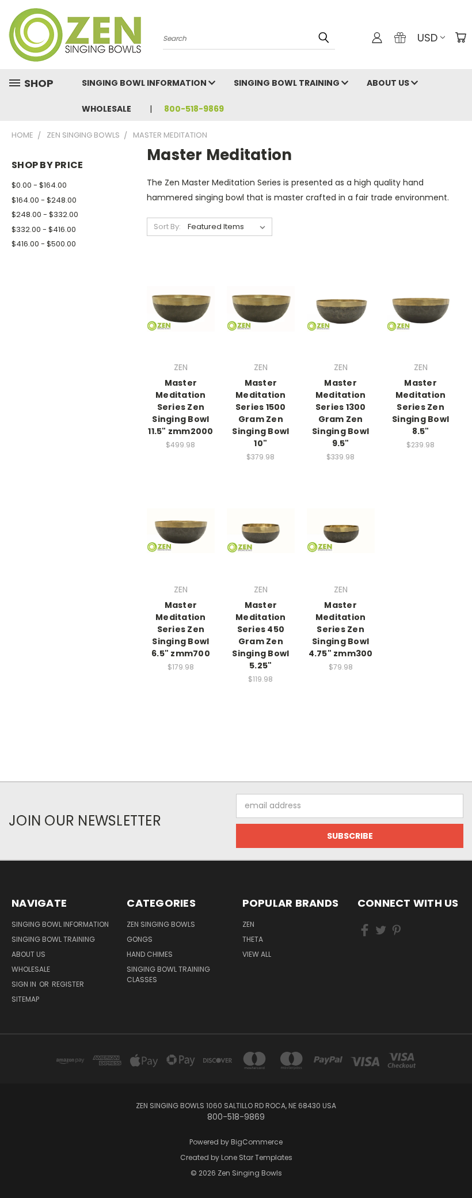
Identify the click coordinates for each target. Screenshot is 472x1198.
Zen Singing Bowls (161, 924)
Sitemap (25, 999)
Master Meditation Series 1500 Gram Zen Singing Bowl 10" (260, 413)
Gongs (140, 939)
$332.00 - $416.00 (44, 229)
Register (68, 984)
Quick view (180, 296)
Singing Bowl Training (287, 83)
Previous (454, 1162)
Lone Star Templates (256, 1157)
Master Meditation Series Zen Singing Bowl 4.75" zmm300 (341, 629)
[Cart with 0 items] (460, 37)
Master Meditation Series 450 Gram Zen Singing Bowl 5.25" (260, 635)
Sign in (25, 984)
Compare (177, 318)
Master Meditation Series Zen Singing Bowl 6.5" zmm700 (180, 629)
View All (256, 954)
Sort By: (167, 226)
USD (427, 38)
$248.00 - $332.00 (45, 214)
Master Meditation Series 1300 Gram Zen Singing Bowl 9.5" (340, 413)
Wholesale (106, 109)
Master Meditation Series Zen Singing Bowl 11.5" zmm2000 (180, 407)
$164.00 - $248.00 (44, 200)
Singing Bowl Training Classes (168, 974)
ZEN (248, 924)
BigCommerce (257, 1142)
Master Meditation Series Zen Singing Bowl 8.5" (420, 407)
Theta (252, 939)
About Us (389, 83)
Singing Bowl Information (145, 83)
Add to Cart (260, 329)
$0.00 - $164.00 (39, 185)
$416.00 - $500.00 (44, 243)
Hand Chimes (150, 954)
